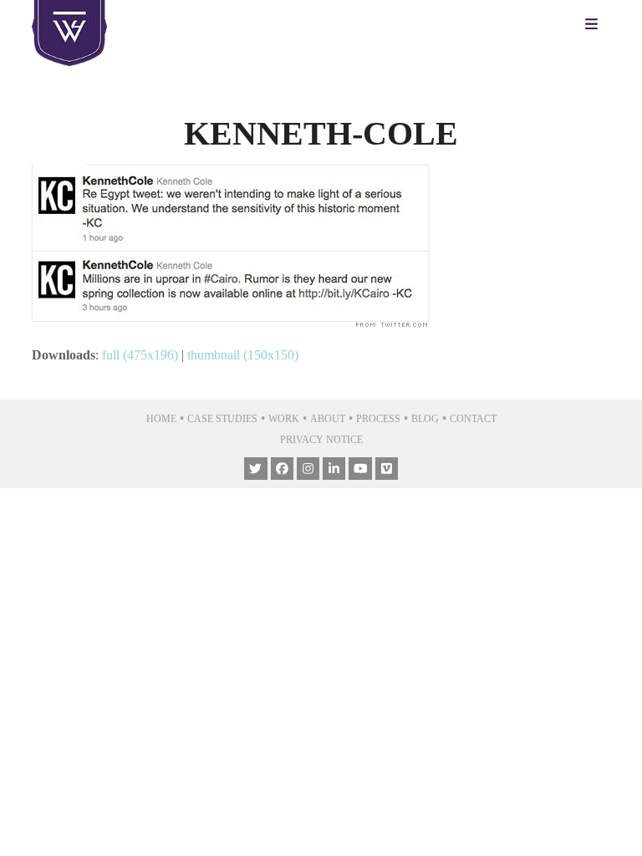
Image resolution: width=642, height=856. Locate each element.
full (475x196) (140, 355)
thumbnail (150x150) (242, 355)
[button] (595, 25)
